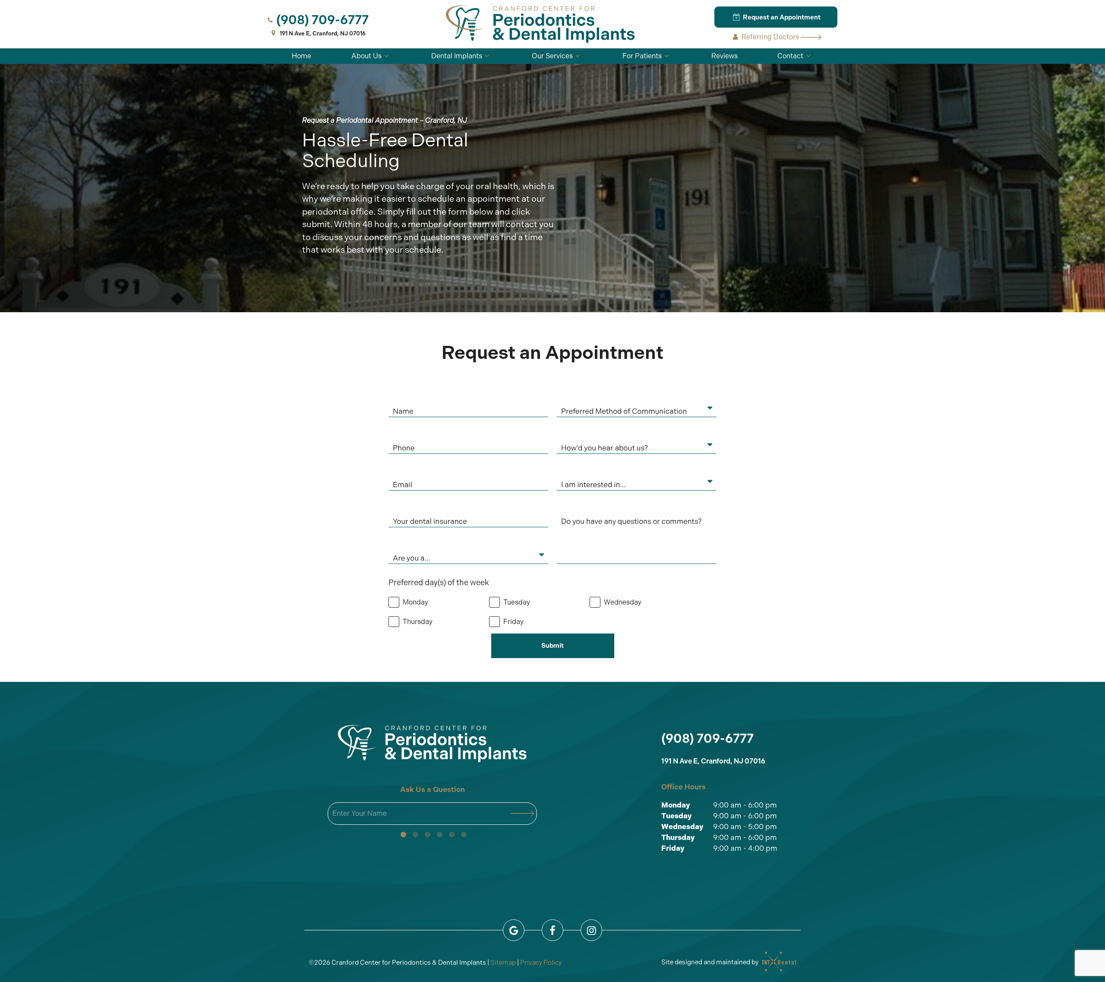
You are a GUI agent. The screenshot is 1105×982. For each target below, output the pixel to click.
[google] (513, 930)
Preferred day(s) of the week (438, 582)
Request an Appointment (781, 17)
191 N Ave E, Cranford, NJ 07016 (323, 33)
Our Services (552, 56)
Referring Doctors (770, 37)
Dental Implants (456, 56)
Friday (673, 848)
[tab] (403, 835)
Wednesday (682, 826)
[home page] (540, 24)
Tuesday (676, 815)
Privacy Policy (541, 962)
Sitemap (503, 962)
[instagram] (591, 930)
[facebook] (552, 930)
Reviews (724, 56)
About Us (366, 56)
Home (301, 56)
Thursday (678, 837)
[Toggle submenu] (386, 56)
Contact (790, 56)
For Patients (642, 56)
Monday (675, 805)
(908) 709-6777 (322, 20)
